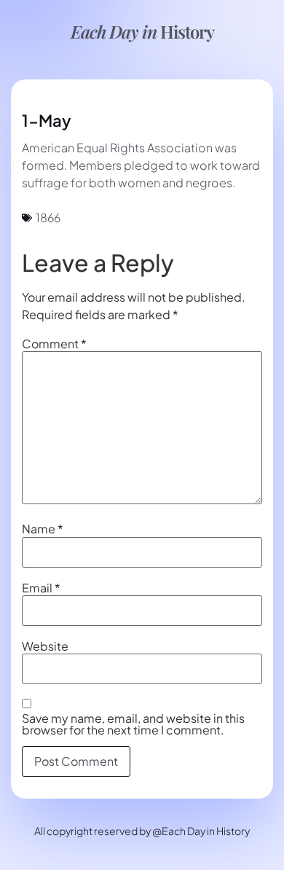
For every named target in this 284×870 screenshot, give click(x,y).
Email (41, 588)
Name (42, 529)
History (142, 31)
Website (45, 646)
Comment (54, 344)
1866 (48, 217)
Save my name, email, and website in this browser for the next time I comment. (133, 724)
